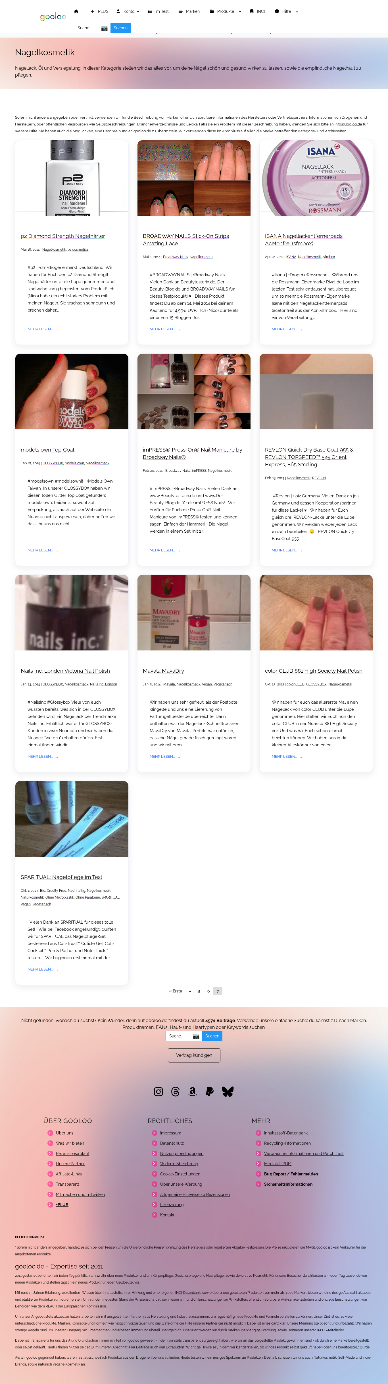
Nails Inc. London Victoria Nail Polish (65, 671)
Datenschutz (172, 1143)
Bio (42, 891)
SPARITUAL (111, 897)
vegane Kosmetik (66, 1364)
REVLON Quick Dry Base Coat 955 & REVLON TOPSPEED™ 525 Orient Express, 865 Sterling (309, 457)
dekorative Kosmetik (252, 1276)
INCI (261, 11)
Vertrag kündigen (194, 1055)
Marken (193, 11)
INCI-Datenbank (188, 1293)
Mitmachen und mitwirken (80, 1194)
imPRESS (199, 471)
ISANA (291, 257)
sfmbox (329, 257)
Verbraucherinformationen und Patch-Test (303, 1153)
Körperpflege (163, 1276)
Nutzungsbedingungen (182, 1153)
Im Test (162, 11)
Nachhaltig (76, 891)
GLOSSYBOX (53, 463)
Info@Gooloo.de (348, 124)
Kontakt (167, 1215)
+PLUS (322, 1330)
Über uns (64, 1133)
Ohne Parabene (88, 897)
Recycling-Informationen (287, 1143)
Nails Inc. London (103, 684)
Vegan (207, 684)
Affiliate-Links (69, 1174)
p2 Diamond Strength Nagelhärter (63, 236)
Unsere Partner (70, 1163)
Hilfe (287, 11)
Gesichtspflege (187, 1276)
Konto (128, 11)
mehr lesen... (40, 329)
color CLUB (295, 684)
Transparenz (68, 1184)
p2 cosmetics (78, 250)
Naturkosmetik (32, 897)
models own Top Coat (47, 450)
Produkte (226, 11)
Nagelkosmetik (54, 250)
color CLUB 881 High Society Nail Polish (313, 671)
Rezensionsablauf (72, 1153)
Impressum (170, 1133)
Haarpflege (215, 1276)
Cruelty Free (56, 891)
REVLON (319, 478)
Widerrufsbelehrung (179, 1163)
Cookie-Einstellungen (180, 1174)
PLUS (103, 11)
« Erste (175, 991)
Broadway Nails (175, 257)
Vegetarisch (223, 684)
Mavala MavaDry (163, 671)
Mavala (169, 684)
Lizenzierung (172, 1204)
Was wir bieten (70, 1143)
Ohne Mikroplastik (59, 897)
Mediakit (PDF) (277, 1163)
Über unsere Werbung (181, 1184)
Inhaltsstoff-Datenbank (286, 1133)
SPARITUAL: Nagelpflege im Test (61, 877)
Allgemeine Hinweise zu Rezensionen (195, 1194)
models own (74, 463)
